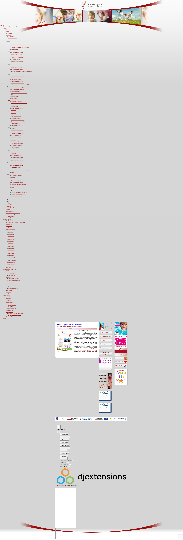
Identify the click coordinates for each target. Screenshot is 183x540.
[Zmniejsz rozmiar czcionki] (67, 462)
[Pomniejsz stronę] (70, 460)
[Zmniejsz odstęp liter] (68, 466)
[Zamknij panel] (59, 432)
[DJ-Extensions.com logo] (91, 484)
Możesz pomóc (119, 361)
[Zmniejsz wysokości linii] (69, 464)
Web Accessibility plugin (62, 485)
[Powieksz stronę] (72, 460)
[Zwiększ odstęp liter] (69, 466)
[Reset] (57, 432)
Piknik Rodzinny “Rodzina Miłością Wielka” (69, 326)
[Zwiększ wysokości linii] (70, 464)
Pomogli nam (118, 365)
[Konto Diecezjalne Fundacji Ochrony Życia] (105, 353)
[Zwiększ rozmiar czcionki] (68, 462)
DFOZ (71, 328)
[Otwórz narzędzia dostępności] (59, 427)
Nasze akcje (117, 358)
